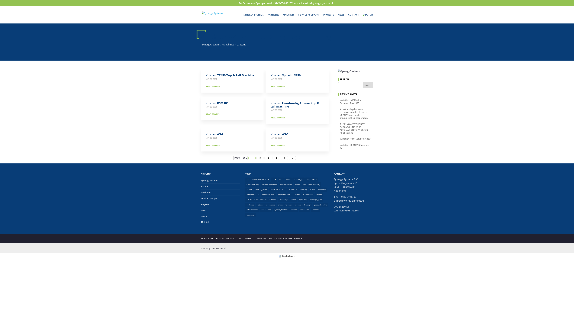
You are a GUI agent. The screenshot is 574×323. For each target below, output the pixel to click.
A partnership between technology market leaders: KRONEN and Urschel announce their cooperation (354, 113)
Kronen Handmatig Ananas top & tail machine (295, 104)
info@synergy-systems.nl (350, 200)
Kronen (319, 194)
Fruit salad (292, 189)
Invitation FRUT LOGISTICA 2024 (355, 138)
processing (270, 205)
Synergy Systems (254, 15)
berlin (288, 179)
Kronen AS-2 (214, 134)
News (341, 15)
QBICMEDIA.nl (218, 248)
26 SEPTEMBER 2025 (260, 179)
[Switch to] (368, 18)
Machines (288, 15)
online (293, 199)
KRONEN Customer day (256, 199)
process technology (303, 205)
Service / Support (308, 15)
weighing (250, 215)
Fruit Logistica (261, 189)
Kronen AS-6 (279, 134)
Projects (328, 15)
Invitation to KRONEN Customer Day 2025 (350, 102)
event (297, 184)
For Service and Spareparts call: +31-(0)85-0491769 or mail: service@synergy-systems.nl (286, 3)
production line (320, 205)
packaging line (316, 199)
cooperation (311, 179)
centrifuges (298, 179)
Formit (249, 189)
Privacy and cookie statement (218, 238)
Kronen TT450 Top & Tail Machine (230, 75)
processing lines (285, 205)
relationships (252, 209)
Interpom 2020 (252, 194)
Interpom (322, 189)
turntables (304, 209)
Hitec (312, 189)
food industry (314, 184)
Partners (273, 15)
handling (303, 189)
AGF (281, 179)
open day (303, 199)
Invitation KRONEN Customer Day (354, 146)
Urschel (315, 209)
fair (304, 184)
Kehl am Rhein (284, 194)
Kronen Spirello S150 (286, 75)
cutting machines (269, 184)
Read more (212, 86)
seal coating (266, 209)
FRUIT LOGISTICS (277, 189)
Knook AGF (308, 194)
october (272, 199)
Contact (353, 15)
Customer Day (252, 184)
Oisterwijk (283, 199)
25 (247, 179)
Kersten (296, 194)
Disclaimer (245, 238)
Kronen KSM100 (217, 103)
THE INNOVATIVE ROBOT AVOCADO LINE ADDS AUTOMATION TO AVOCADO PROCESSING (354, 128)
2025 (274, 179)
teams (294, 209)
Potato (260, 205)
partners (250, 205)
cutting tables (286, 184)
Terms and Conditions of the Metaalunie (278, 238)
